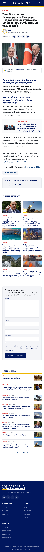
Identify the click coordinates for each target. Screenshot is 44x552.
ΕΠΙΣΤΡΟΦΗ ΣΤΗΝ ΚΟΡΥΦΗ (22, 549)
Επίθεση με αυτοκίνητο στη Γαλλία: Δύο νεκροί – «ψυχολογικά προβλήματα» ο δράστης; (32, 248)
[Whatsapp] (23, 36)
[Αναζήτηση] (40, 3)
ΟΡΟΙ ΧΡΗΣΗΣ (6, 531)
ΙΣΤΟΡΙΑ (26, 507)
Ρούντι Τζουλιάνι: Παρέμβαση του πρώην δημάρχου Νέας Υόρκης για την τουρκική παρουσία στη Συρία (11, 222)
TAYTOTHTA (6, 527)
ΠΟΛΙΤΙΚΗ (27, 514)
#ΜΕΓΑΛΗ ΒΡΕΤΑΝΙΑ (10, 173)
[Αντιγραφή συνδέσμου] (28, 36)
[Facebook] (14, 36)
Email (7, 328)
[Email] (12, 497)
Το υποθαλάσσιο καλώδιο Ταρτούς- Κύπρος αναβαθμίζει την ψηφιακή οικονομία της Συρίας (11, 249)
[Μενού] (4, 3)
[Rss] (17, 497)
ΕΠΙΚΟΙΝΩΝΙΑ (7, 538)
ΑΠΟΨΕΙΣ (5, 511)
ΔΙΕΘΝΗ (5, 10)
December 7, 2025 (32, 167)
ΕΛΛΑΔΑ (5, 518)
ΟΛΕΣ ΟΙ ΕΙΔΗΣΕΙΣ (22, 452)
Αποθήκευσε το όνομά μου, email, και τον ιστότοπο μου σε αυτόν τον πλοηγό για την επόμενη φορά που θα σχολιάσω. (21, 348)
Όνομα (7, 320)
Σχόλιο (7, 298)
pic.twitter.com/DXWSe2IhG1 (14, 162)
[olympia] (22, 3)
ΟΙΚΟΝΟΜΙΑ (28, 511)
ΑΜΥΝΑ (4, 507)
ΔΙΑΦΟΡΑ (27, 518)
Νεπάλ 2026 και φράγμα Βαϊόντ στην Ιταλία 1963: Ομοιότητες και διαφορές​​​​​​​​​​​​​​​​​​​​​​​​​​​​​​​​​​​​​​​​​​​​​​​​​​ (11, 274)
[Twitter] (19, 36)
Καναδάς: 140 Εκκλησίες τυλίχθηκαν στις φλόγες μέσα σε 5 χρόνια (32, 274)
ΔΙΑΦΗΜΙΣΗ (6, 534)
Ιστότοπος (8, 336)
